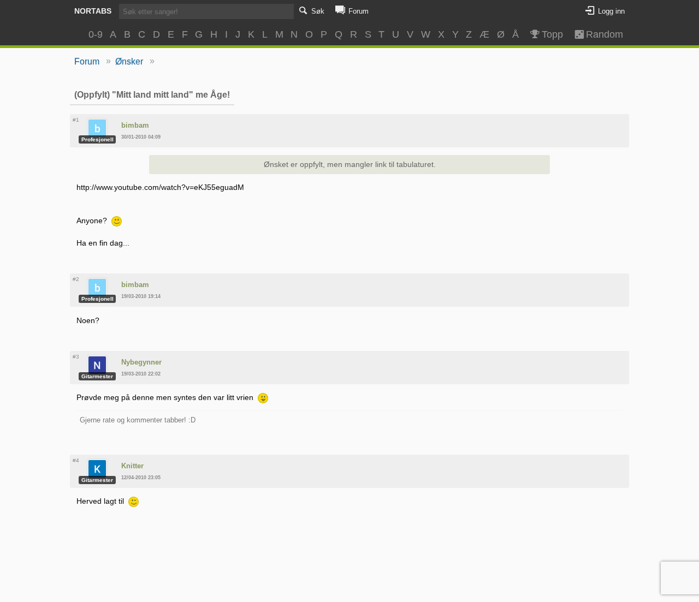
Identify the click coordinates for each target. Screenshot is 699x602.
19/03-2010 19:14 (141, 296)
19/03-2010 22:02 (141, 374)
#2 (76, 279)
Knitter (132, 466)
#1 (76, 120)
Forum (86, 61)
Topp (552, 34)
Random (599, 34)
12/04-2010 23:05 (141, 477)
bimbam (135, 125)
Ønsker (129, 61)
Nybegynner (141, 362)
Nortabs (92, 11)
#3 (76, 357)
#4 (76, 460)
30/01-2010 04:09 (141, 137)
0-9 (95, 34)
